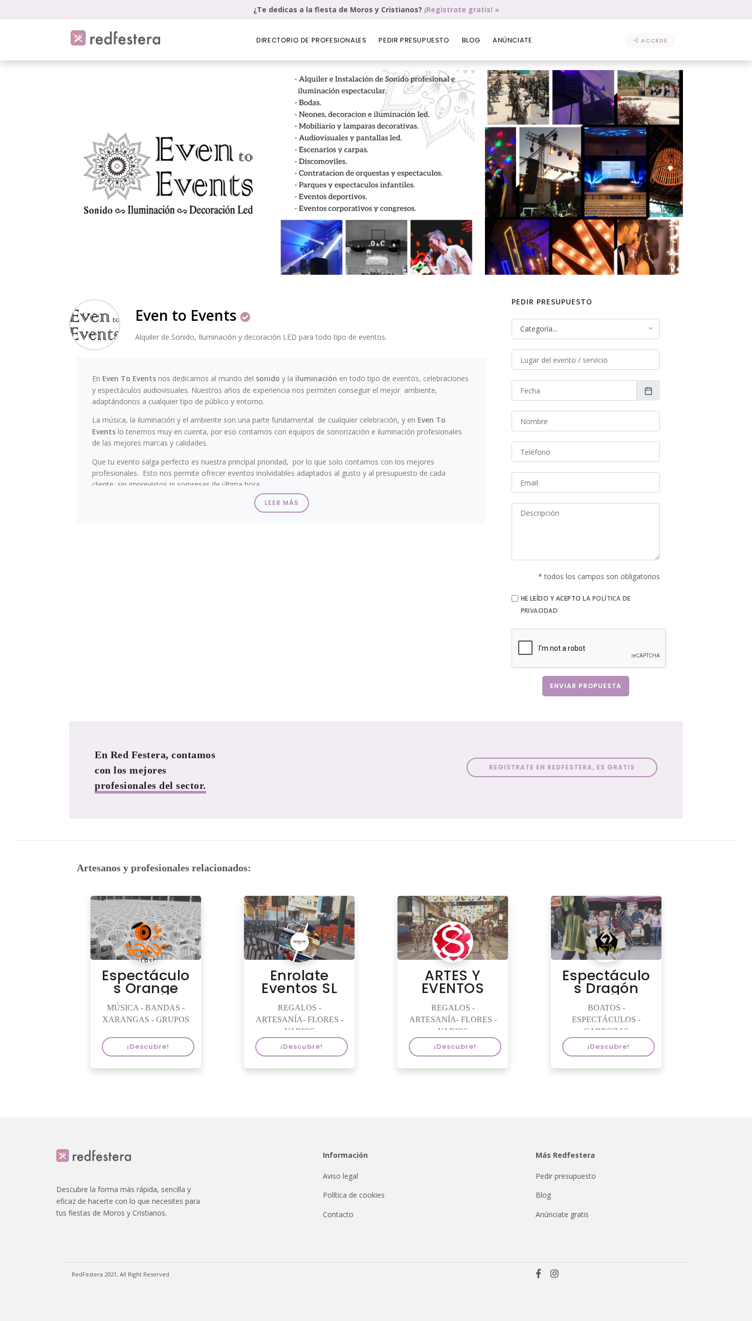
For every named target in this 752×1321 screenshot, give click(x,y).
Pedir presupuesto (414, 40)
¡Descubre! (148, 1046)
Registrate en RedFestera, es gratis (562, 767)
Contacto (338, 1214)
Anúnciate (512, 40)
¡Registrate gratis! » (461, 9)
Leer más (281, 502)
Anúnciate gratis (562, 1214)
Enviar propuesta (586, 685)
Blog (471, 40)
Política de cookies (354, 1195)
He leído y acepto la (576, 604)
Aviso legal (340, 1176)
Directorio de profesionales (311, 40)
